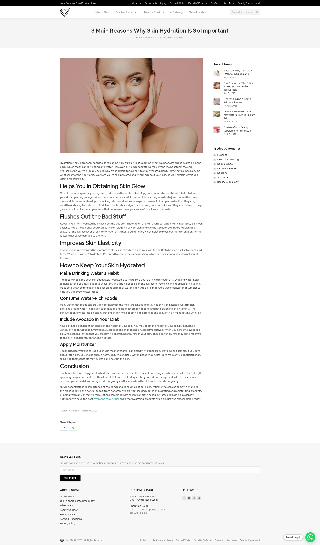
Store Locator (197, 12)
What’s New (102, 12)
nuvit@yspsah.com (147, 499)
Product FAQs (67, 514)
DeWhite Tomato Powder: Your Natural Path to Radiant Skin (239, 115)
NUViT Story (67, 496)
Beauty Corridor (154, 12)
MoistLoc (222, 154)
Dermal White (225, 163)
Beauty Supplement (228, 181)
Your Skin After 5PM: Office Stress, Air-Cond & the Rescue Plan (239, 86)
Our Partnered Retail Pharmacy (77, 500)
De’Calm (222, 172)
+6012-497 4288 (146, 496)
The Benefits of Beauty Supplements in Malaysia (237, 129)
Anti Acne (222, 177)
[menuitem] (137, 3)
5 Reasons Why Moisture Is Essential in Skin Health (238, 72)
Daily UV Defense (226, 168)
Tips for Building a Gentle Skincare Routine (238, 100)
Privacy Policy (67, 523)
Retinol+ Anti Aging (228, 159)
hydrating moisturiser (106, 398)
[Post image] (217, 73)
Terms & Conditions (71, 518)
